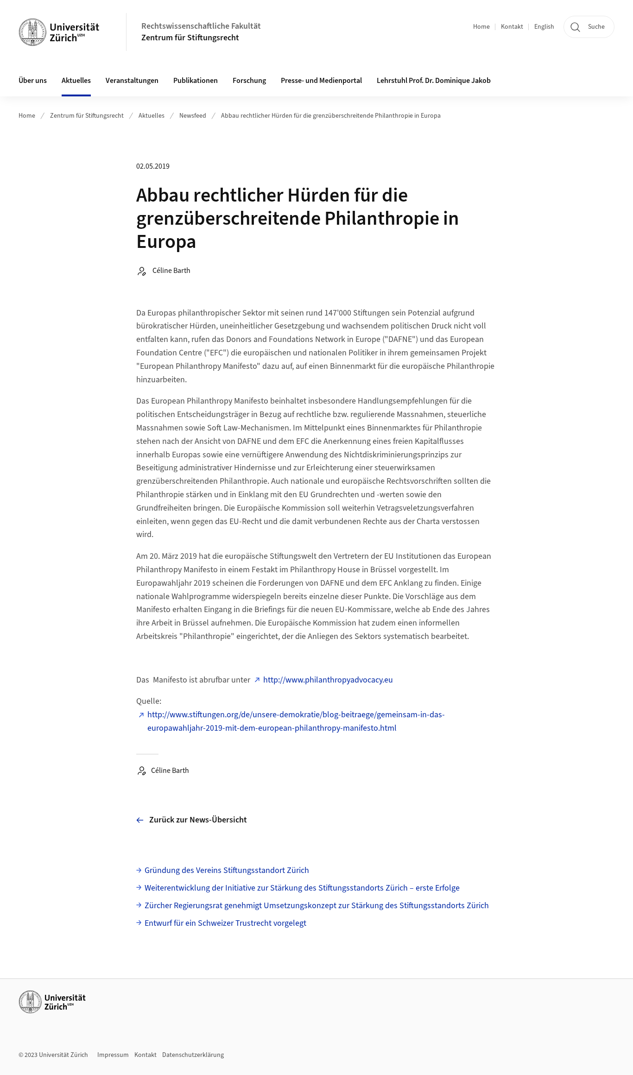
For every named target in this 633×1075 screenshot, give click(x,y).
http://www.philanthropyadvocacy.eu (328, 680)
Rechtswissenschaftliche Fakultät (201, 26)
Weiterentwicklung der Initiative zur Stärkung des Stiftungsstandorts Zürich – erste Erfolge (302, 888)
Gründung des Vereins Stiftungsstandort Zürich (227, 870)
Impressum (113, 1055)
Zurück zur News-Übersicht (198, 820)
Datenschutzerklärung (193, 1055)
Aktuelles (152, 115)
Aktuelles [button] (76, 81)
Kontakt (512, 27)
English (544, 27)
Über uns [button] (33, 81)
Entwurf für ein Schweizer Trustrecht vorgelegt (225, 923)
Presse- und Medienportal (321, 81)
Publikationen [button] (195, 81)
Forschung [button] (249, 81)
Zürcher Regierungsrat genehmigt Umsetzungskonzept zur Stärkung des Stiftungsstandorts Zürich (317, 905)
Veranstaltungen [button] (132, 81)
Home (481, 27)
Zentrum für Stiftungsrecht (190, 38)
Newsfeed (192, 115)
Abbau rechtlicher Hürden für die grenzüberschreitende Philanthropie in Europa (331, 115)
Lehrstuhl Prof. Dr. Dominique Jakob (434, 81)
